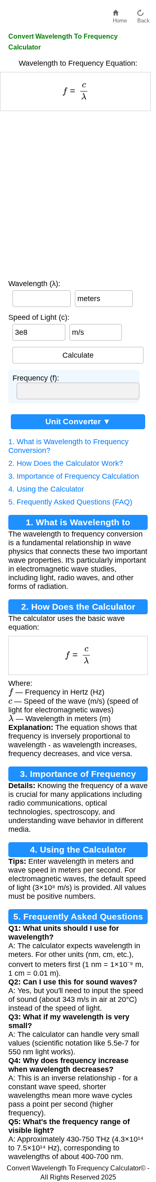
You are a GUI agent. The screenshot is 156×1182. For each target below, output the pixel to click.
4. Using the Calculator (46, 489)
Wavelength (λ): (34, 283)
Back (143, 18)
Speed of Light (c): (38, 317)
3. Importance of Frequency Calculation (73, 476)
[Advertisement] (78, 193)
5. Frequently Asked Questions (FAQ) (70, 502)
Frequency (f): (35, 378)
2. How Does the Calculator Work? (65, 463)
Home (120, 18)
